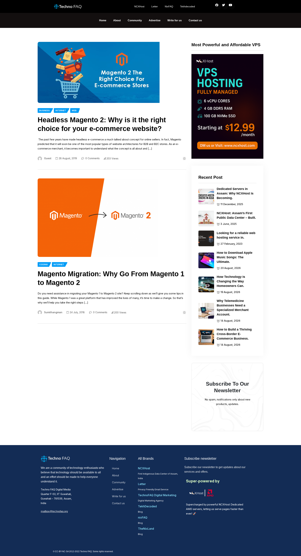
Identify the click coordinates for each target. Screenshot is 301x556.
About (117, 20)
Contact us (195, 20)
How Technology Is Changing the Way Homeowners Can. (231, 281)
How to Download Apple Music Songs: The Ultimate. (234, 257)
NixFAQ (169, 6)
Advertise (154, 20)
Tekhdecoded (187, 6)
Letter (154, 6)
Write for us (174, 20)
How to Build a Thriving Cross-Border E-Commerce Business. (234, 334)
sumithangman (53, 312)
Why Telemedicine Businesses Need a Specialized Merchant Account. (233, 307)
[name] (99, 72)
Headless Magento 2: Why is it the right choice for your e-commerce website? (102, 124)
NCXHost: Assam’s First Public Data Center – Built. (236, 215)
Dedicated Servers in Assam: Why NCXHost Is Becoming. (235, 193)
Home (102, 20)
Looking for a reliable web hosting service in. (236, 235)
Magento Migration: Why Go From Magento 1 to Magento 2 (111, 278)
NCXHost (139, 6)
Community (135, 20)
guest (47, 158)
